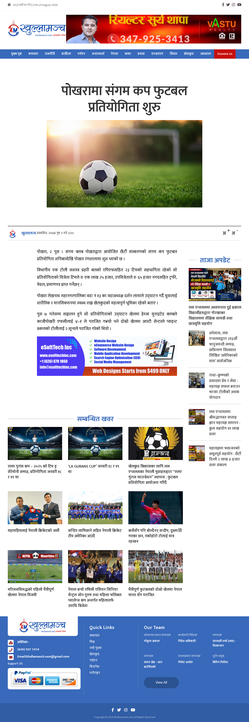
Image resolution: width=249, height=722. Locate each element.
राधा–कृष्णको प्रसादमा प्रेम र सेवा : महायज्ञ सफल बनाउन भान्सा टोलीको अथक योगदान (224, 386)
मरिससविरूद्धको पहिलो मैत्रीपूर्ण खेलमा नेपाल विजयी (31, 592)
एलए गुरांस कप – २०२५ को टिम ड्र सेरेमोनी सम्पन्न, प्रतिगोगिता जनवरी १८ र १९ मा (34, 472)
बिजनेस (94, 667)
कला (128, 54)
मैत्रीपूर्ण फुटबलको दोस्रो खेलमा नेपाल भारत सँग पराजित (155, 592)
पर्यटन (81, 54)
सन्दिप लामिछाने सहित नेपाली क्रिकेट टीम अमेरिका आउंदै (95, 533)
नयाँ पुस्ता (95, 648)
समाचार (33, 54)
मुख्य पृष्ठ (16, 54)
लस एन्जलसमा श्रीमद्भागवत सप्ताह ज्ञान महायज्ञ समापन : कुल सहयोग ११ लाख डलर (224, 422)
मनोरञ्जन (94, 673)
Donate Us (224, 54)
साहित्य (66, 54)
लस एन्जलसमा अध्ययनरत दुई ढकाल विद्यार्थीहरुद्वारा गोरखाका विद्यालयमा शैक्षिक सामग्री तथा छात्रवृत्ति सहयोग (215, 315)
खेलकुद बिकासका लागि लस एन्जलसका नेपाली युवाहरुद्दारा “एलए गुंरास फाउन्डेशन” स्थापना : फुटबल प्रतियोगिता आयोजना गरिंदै (155, 474)
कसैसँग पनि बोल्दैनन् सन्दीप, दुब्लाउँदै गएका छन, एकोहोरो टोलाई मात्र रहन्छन (155, 536)
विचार (173, 54)
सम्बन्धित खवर (95, 419)
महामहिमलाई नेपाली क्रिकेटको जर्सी (33, 530)
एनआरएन (157, 54)
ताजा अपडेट (215, 260)
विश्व (92, 642)
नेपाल (114, 54)
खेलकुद (189, 54)
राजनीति (50, 54)
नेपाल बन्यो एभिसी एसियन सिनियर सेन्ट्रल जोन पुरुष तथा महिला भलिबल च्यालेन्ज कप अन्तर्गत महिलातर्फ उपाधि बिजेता (94, 597)
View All (161, 682)
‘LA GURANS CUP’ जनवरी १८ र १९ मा (93, 469)
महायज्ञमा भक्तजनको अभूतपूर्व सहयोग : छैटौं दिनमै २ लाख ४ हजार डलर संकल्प (225, 456)
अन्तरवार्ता (98, 54)
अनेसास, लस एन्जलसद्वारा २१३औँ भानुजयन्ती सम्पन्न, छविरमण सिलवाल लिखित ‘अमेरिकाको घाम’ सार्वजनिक (223, 347)
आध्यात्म (205, 54)
